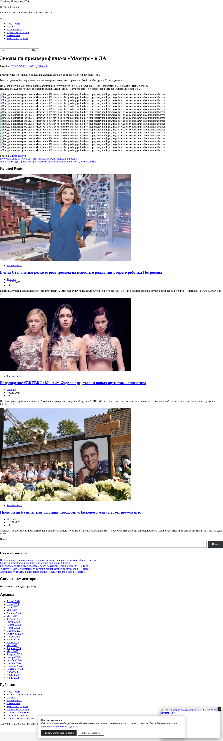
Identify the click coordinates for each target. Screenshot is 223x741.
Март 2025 (12, 651)
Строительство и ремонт (20, 718)
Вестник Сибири (9, 7)
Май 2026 (12, 610)
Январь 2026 (14, 621)
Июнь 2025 (13, 642)
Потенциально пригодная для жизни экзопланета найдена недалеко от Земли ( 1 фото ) (48, 560)
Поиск (3, 539)
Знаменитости (14, 29)
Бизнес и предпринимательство (24, 694)
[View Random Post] (1, 43)
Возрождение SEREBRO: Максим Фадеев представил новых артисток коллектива (73, 383)
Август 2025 (13, 636)
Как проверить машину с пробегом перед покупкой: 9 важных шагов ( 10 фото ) (44, 565)
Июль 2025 (13, 639)
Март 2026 (12, 616)
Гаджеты (11, 26)
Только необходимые (91, 733)
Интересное (13, 35)
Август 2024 (13, 671)
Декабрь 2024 (14, 660)
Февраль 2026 (14, 619)
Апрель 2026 (14, 613)
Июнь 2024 (13, 677)
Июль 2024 (13, 674)
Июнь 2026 (13, 607)
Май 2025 (12, 645)
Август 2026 (13, 601)
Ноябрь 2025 (14, 627)
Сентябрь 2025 (15, 633)
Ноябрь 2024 (14, 663)
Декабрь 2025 (14, 624)
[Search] (1, 46)
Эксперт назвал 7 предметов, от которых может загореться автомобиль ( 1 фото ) (45, 568)
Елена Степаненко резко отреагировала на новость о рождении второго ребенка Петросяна (81, 272)
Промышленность (17, 715)
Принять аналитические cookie (59, 733)
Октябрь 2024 (14, 666)
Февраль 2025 (14, 654)
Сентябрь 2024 (15, 669)
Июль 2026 (13, 604)
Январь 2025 (14, 657)
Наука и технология (18, 32)
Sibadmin (43, 66)
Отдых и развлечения (19, 712)
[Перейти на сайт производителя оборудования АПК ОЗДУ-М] (190, 723)
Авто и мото (13, 23)
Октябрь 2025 (14, 630)
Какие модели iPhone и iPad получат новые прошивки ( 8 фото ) (35, 563)
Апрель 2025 (14, 648)
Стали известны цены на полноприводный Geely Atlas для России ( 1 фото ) (42, 571)
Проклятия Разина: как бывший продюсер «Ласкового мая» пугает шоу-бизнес (70, 512)
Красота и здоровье (17, 38)
